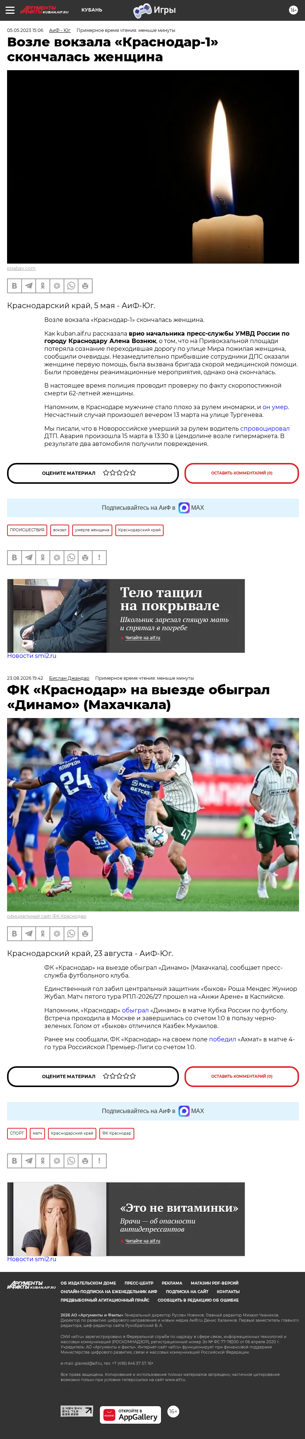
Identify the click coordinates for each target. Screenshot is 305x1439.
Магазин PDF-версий (214, 1283)
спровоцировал (265, 428)
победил (222, 1039)
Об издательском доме (88, 1283)
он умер (275, 407)
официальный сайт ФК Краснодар (46, 916)
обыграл (135, 1010)
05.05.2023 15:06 (25, 30)
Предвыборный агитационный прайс (105, 1300)
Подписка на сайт (187, 1291)
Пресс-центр (139, 1283)
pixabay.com (21, 268)
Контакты (228, 1291)
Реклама (172, 1283)
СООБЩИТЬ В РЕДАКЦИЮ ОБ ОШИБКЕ (198, 1300)
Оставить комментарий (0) (242, 473)
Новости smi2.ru (32, 655)
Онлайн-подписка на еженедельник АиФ (109, 1291)
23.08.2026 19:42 (25, 678)
